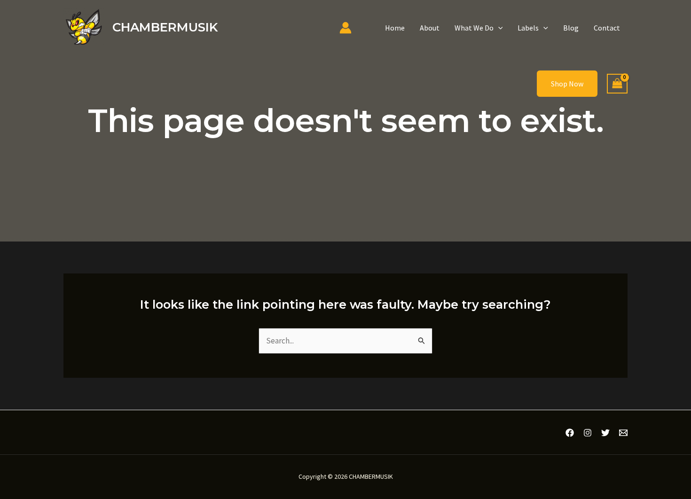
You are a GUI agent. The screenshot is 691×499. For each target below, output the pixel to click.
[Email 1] (623, 433)
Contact (607, 27)
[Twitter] (605, 433)
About (430, 27)
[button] (498, 28)
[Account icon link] (345, 28)
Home (395, 27)
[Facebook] (569, 433)
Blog (571, 27)
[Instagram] (587, 433)
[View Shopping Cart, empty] (617, 84)
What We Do (474, 27)
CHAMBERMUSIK (165, 27)
